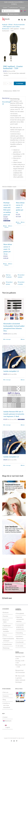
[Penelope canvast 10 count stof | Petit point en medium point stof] (7, 194)
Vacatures (6, 696)
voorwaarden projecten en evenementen (20, 627)
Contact (5, 717)
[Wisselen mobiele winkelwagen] (19, 19)
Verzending (19, 633)
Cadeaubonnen (7, 644)
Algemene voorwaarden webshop (20, 619)
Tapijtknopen (7, 625)
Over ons (5, 692)
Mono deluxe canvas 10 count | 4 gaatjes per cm (20, 207)
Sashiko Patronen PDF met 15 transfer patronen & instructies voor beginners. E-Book (13, 414)
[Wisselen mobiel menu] (25, 19)
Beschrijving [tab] (5, 98)
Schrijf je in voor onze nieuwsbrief (6, 705)
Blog (4, 699)
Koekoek (4, 24)
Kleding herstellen (6, 630)
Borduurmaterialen (19, 24)
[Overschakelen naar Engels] (21, 11)
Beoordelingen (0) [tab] (5, 103)
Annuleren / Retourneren (19, 637)
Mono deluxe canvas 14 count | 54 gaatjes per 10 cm (7, 249)
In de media (19, 646)
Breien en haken (6, 621)
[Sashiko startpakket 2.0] (14, 357)
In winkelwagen (19, 83)
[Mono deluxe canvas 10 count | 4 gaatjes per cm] (20, 194)
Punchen (5, 616)
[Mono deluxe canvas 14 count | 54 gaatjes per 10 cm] (7, 236)
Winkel (10, 24)
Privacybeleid (20, 613)
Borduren (6, 612)
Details (10, 225)
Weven (5, 635)
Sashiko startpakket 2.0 (11, 371)
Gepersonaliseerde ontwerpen (7, 640)
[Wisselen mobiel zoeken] (22, 19)
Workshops (6, 648)
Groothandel (19, 642)
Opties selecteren (6, 226)
